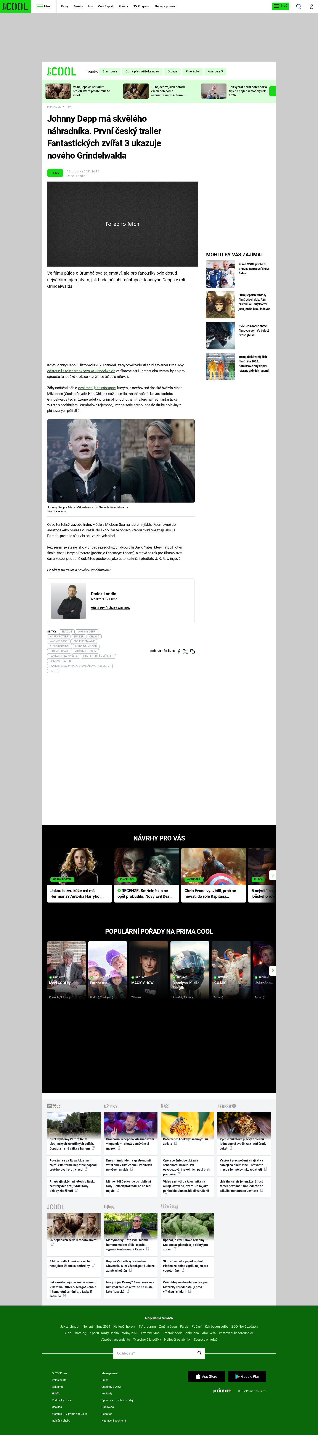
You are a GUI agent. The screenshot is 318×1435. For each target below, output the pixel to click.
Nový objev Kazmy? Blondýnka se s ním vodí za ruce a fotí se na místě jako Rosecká (130, 1287)
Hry (90, 6)
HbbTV (56, 1393)
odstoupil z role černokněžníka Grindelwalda (81, 371)
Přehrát (58, 977)
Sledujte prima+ (164, 6)
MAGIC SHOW (142, 983)
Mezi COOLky (60, 983)
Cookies (57, 1407)
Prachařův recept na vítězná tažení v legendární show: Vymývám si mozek (130, 1143)
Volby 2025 (130, 1333)
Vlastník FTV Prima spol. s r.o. (70, 1413)
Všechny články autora (110, 608)
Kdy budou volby (216, 1327)
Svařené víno (150, 1333)
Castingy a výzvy (111, 1386)
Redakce (106, 1413)
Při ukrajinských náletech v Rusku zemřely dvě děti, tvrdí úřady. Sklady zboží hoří (72, 1186)
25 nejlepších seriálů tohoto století (73, 1240)
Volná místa (59, 1380)
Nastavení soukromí (113, 1420)
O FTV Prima (59, 1373)
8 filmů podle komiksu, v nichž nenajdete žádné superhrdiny (70, 1264)
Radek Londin (76, 176)
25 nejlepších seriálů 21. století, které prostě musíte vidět (91, 91)
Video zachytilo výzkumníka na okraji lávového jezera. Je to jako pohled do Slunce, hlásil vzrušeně (186, 1186)
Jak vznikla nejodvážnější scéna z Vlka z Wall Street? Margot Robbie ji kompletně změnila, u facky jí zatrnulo (73, 1289)
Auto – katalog (75, 1333)
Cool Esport (105, 6)
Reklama (57, 1386)
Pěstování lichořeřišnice (236, 1333)
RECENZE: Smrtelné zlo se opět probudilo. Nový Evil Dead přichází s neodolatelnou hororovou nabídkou (144, 893)
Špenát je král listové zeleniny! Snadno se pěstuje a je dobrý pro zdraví (185, 1244)
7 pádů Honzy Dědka (104, 1333)
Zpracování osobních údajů (117, 1400)
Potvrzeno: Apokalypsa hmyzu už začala (185, 1141)
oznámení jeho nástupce (97, 388)
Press (105, 1380)
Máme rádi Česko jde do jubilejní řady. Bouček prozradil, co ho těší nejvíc (128, 1186)
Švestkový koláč (205, 1340)
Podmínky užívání (62, 1400)
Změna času (168, 1327)
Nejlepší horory (124, 1327)
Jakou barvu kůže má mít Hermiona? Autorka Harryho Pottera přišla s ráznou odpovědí (75, 893)
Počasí (197, 1327)
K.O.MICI (221, 983)
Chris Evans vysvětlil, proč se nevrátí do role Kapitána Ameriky (210, 893)
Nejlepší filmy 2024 (96, 1327)
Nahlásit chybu (61, 1420)
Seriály (78, 6)
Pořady (123, 6)
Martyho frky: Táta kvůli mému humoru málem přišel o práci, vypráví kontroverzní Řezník (127, 1244)
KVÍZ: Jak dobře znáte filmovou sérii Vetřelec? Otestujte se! (254, 330)
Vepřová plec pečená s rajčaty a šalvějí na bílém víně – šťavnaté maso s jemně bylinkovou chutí (241, 1165)
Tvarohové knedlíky (147, 1340)
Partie (184, 1327)
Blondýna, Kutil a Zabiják (185, 985)
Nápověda (107, 1407)
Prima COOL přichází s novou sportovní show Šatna (254, 268)
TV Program (141, 6)
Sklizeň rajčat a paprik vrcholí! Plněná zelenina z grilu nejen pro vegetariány (185, 1266)
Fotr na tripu (100, 983)
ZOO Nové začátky (244, 1327)
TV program (147, 1327)
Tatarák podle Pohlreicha (181, 1333)
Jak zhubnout (69, 1327)
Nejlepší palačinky (177, 1340)
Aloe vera (209, 1333)
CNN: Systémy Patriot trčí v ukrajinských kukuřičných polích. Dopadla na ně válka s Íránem (72, 1143)
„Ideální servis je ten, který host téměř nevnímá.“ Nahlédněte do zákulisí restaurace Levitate (241, 1186)
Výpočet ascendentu (115, 1340)
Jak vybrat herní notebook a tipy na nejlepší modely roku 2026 (248, 91)
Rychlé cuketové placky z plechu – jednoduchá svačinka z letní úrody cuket (243, 1143)
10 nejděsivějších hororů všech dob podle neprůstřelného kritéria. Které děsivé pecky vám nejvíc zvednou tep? (168, 95)
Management (109, 1373)
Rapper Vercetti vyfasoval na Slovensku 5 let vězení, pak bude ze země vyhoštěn (130, 1266)
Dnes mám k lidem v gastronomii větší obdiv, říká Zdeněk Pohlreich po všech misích (129, 1165)
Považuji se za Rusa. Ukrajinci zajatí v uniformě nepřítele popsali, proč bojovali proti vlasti (73, 1165)
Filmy (64, 6)
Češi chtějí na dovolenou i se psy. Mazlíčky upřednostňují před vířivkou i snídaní (185, 1287)
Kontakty (106, 1393)
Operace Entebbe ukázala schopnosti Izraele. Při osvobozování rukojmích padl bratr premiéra (186, 1167)
